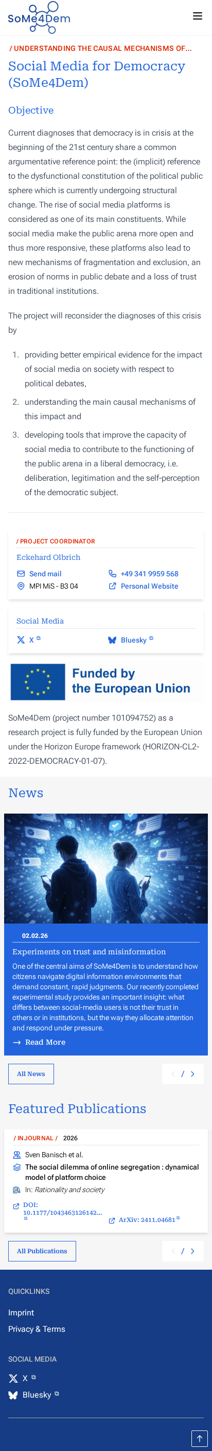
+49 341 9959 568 (150, 574)
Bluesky (134, 640)
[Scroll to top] (199, 1438)
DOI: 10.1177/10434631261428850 (63, 1208)
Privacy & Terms (36, 1329)
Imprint (21, 1312)
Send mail (45, 574)
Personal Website (150, 586)
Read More (45, 1042)
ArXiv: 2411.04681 (147, 1219)
